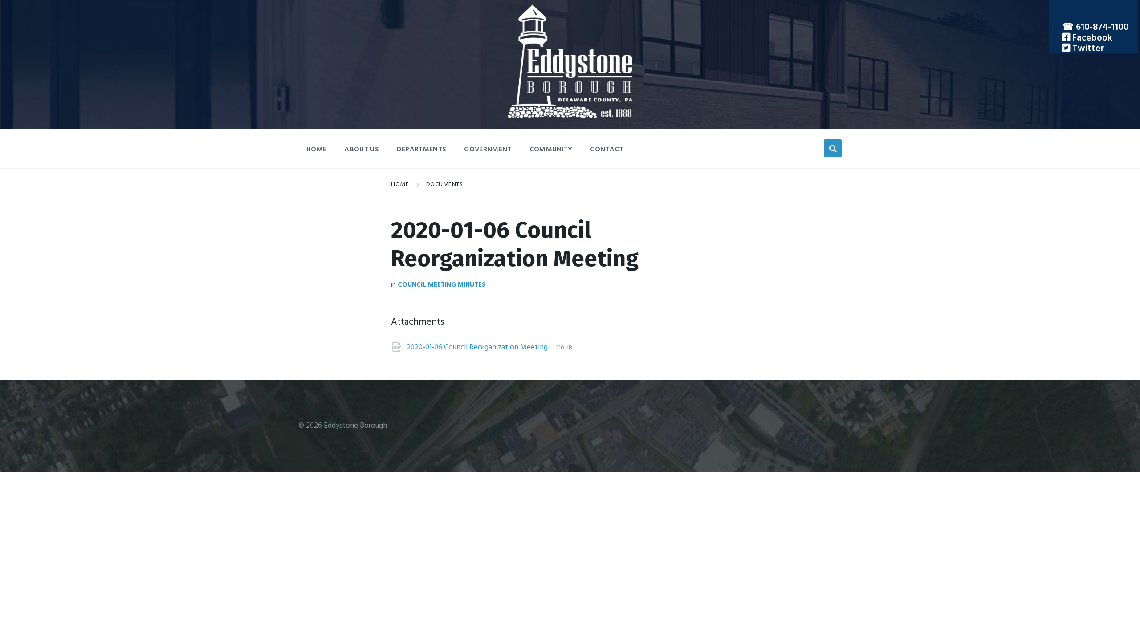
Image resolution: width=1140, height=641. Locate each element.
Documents (444, 184)
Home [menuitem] (316, 149)
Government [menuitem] (487, 149)
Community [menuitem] (551, 149)
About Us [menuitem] (361, 149)
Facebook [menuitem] (1091, 38)
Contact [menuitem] (606, 149)
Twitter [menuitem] (1087, 48)
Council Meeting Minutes (441, 285)
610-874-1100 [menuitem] (1102, 27)
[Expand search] (833, 148)
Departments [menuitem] (422, 149)
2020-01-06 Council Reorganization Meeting (478, 347)
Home (400, 184)
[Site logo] (570, 116)
